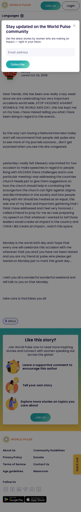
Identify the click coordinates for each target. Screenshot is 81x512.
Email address (18, 52)
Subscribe (18, 64)
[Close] (74, 26)
